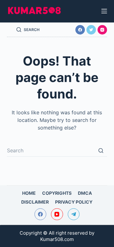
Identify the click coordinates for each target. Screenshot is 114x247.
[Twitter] (91, 30)
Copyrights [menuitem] (57, 193)
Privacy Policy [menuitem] (73, 202)
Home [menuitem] (29, 193)
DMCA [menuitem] (85, 193)
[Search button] (100, 150)
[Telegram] (74, 214)
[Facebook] (80, 30)
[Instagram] (102, 30)
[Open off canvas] (104, 11)
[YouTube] (57, 214)
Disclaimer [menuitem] (35, 202)
